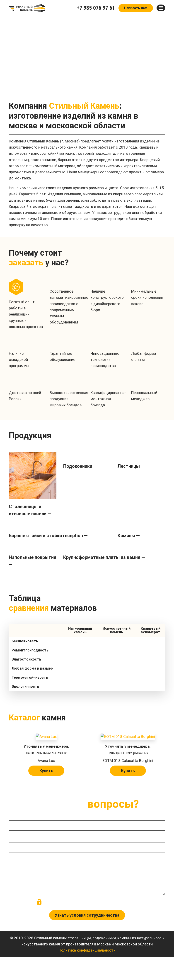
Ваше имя (17, 815)
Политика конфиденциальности (87, 950)
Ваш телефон (20, 837)
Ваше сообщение (24, 859)
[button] (3, 56)
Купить (46, 770)
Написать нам (135, 8)
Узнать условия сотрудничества (87, 915)
